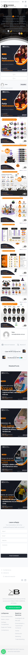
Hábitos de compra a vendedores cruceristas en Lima (12, 501)
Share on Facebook (9, 344)
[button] (3, 651)
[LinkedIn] (25, 2)
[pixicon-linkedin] (25, 580)
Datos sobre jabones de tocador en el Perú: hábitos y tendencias (12, 429)
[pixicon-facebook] (22, 580)
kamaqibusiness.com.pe (18, 334)
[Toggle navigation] (25, 6)
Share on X (23, 344)
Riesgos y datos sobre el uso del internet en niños (12, 465)
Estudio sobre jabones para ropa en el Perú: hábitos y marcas (12, 392)
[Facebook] (23, 2)
